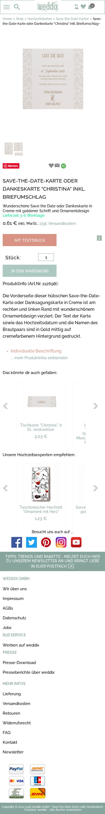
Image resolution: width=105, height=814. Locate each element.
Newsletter (13, 752)
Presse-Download (19, 662)
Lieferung (12, 693)
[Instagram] (61, 543)
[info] (99, 238)
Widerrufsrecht (17, 723)
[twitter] (31, 543)
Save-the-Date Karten (72, 19)
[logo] (53, 11)
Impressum (13, 598)
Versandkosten (16, 703)
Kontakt (10, 742)
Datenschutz (14, 618)
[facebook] (16, 543)
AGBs (8, 608)
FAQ (6, 732)
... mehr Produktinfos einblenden (39, 358)
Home (7, 19)
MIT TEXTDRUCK (30, 240)
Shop (19, 19)
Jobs (7, 627)
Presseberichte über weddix (29, 672)
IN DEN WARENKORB (29, 271)
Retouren (11, 713)
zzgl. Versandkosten (57, 223)
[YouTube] (76, 543)
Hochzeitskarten (39, 19)
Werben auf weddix (21, 645)
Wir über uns (15, 588)
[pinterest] (46, 543)
